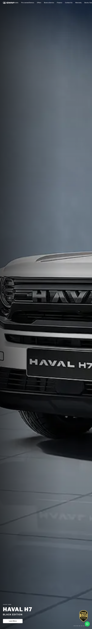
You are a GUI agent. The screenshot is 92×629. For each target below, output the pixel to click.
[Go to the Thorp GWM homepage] (8, 3)
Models (15, 3)
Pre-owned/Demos (27, 3)
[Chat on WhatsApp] (87, 623)
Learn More (13, 621)
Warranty (78, 3)
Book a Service (49, 3)
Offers (39, 3)
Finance (59, 3)
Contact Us (68, 3)
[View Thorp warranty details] (83, 616)
